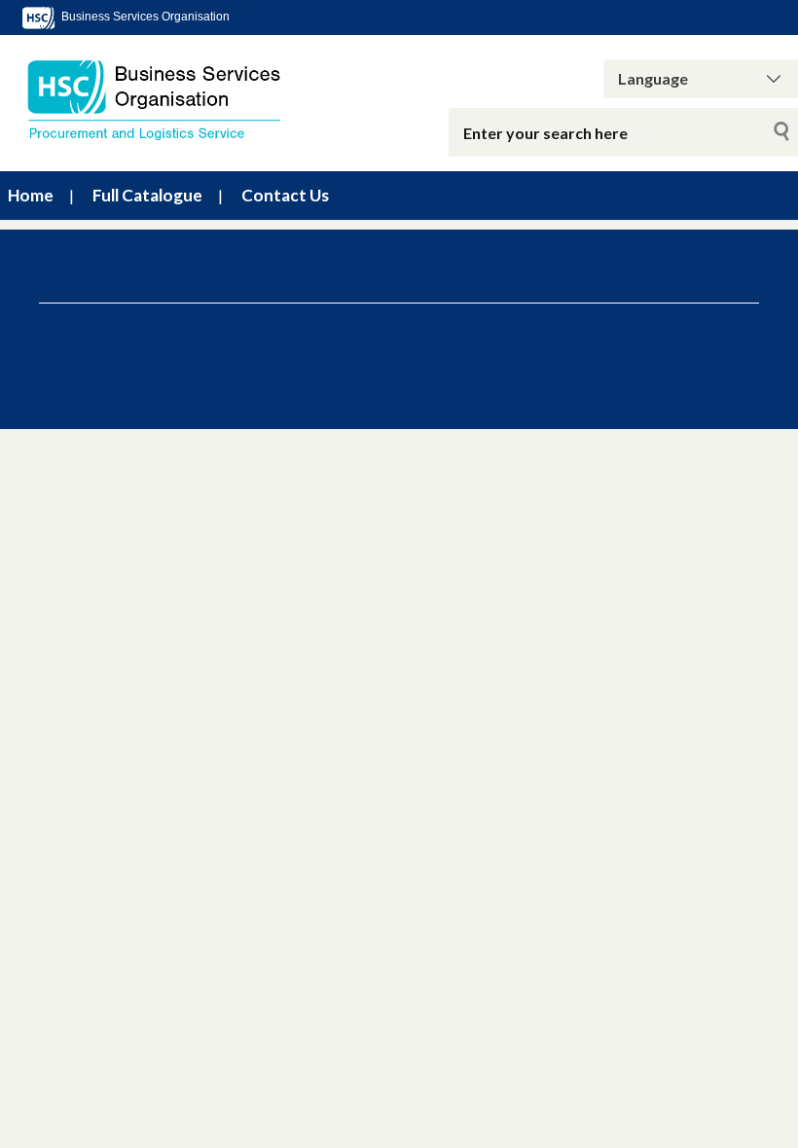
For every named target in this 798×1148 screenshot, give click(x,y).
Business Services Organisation (144, 16)
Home (31, 195)
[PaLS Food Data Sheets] (166, 99)
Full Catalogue (147, 195)
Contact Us (285, 195)
